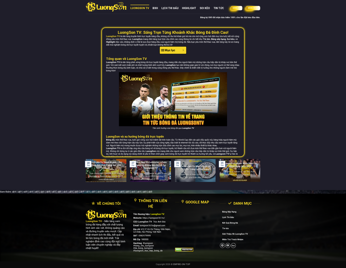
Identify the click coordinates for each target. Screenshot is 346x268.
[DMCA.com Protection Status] (195, 250)
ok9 (14, 191)
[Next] (261, 172)
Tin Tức (219, 8)
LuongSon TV (139, 8)
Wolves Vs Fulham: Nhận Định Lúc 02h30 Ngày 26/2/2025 (240, 165)
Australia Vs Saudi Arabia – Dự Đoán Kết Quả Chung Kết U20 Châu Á (106, 165)
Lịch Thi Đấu (170, 8)
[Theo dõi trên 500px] (233, 245)
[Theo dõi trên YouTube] (227, 245)
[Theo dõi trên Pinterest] (222, 245)
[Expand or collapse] (183, 50)
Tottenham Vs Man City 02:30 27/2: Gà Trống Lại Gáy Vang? (195, 167)
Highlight (189, 8)
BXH (155, 8)
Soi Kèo (205, 8)
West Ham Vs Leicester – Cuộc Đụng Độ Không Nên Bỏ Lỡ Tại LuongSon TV (151, 165)
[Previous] (85, 172)
